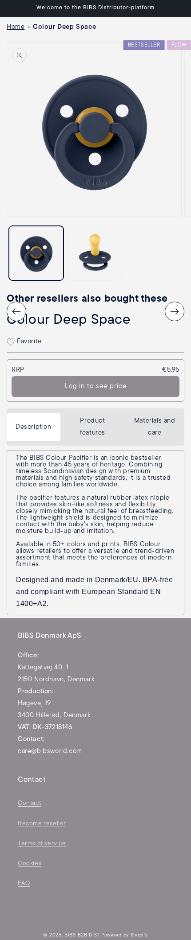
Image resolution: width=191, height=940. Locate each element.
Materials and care (154, 427)
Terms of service (42, 843)
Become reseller (42, 823)
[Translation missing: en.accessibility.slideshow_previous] (16, 311)
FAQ (24, 883)
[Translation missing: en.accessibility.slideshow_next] (174, 311)
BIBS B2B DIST (82, 935)
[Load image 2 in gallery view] (95, 253)
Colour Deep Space (64, 27)
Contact (29, 803)
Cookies (29, 863)
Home (15, 27)
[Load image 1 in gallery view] (36, 253)
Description (34, 427)
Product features (92, 427)
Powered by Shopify (124, 935)
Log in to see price (96, 386)
